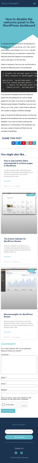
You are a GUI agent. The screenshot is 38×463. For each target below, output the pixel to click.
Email (3, 383)
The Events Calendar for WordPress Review (15, 240)
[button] (34, 3)
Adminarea (16, 39)
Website (4, 390)
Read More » (7, 181)
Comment (5, 354)
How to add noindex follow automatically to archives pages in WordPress (18, 163)
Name (4, 377)
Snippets (24, 39)
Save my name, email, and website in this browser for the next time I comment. (16, 398)
